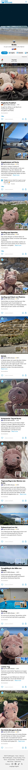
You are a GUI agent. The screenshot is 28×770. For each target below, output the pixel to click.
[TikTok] (19, 764)
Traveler (6, 66)
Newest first (24, 56)
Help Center (10, 761)
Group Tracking (17, 757)
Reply (8, 183)
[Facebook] (15, 764)
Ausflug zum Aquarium (9, 232)
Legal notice (17, 761)
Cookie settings (20, 759)
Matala (3, 356)
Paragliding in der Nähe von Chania (11, 569)
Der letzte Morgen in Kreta (11, 730)
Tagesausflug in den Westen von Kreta (13, 482)
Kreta (14, 44)
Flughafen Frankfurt (8, 103)
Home (16, 756)
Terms (5, 759)
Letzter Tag (5, 667)
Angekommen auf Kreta (10, 162)
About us (21, 756)
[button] (26, 2)
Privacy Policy (11, 759)
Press (23, 757)
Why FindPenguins (7, 757)
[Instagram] (12, 764)
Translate (13, 183)
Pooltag (4, 611)
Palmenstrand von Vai (9, 527)
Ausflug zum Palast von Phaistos (13, 297)
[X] (22, 764)
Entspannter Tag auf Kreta (11, 418)
